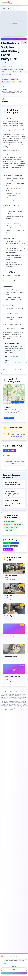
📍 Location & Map (6, 81)
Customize (14, 966)
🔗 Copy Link (13, 546)
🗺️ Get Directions (9, 417)
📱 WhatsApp (7, 543)
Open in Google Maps (17, 402)
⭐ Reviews (14, 81)
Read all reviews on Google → (17, 436)
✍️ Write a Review (9, 450)
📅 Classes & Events (13, 79)
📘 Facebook (15, 543)
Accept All (14, 973)
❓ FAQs (21, 81)
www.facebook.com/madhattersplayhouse (16, 362)
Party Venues (22, 39)
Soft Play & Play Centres (9, 39)
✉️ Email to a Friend (8, 549)
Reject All (14, 969)
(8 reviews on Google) (10, 63)
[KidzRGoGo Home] (7, 3)
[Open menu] (24, 2)
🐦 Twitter (6, 546)
